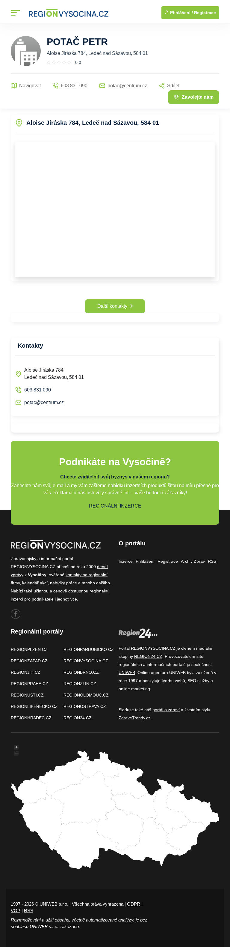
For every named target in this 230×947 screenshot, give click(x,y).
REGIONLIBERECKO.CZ (34, 706)
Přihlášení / (181, 12)
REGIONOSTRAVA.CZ (84, 706)
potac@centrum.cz (44, 402)
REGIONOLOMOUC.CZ (86, 695)
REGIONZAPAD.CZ (29, 660)
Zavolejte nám (198, 97)
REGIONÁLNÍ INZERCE (115, 505)
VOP (15, 910)
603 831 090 (37, 389)
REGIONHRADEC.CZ (31, 717)
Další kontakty (112, 306)
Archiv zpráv (193, 561)
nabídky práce (63, 582)
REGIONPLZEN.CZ (29, 649)
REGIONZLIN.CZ (79, 683)
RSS (212, 561)
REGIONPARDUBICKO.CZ (88, 649)
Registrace (205, 12)
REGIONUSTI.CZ (27, 695)
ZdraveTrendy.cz (134, 717)
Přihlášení (145, 561)
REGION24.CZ (77, 717)
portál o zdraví (166, 709)
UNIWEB (127, 672)
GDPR (133, 904)
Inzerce (126, 561)
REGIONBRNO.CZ (81, 672)
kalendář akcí (35, 582)
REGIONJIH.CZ (25, 672)
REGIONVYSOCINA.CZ (85, 660)
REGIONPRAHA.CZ (29, 683)
